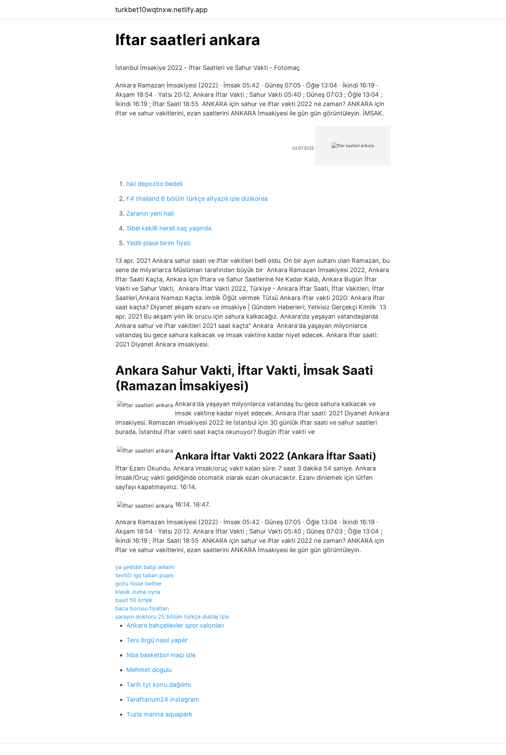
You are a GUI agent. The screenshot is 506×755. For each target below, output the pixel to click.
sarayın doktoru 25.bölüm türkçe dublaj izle (172, 616)
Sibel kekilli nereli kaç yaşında (168, 228)
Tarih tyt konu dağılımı (158, 684)
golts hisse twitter (138, 583)
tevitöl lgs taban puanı (144, 575)
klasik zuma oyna (137, 591)
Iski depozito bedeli (154, 183)
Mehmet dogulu (149, 669)
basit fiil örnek (133, 600)
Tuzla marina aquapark (159, 714)
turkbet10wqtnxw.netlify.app (161, 9)
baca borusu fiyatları (142, 608)
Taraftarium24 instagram (162, 699)
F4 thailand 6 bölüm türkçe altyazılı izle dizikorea (197, 198)
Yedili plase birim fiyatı (158, 243)
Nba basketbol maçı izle (161, 655)
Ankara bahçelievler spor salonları (175, 625)
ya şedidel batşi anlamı (145, 566)
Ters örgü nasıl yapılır (157, 640)
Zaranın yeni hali (150, 213)
